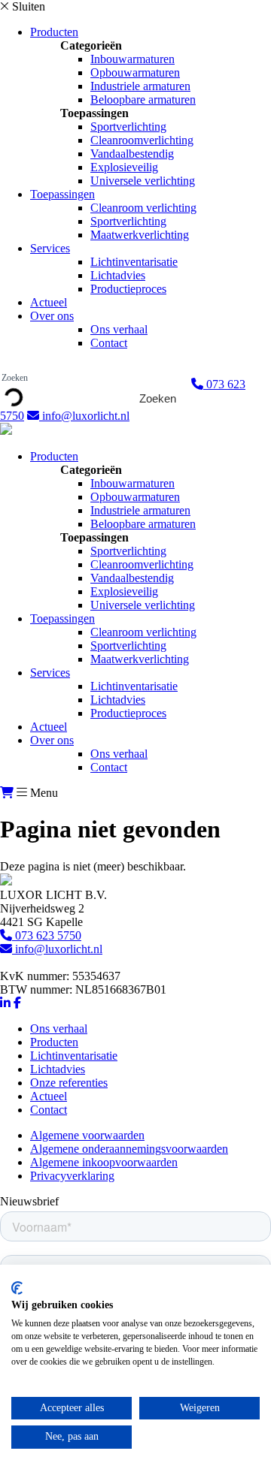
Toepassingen (62, 194)
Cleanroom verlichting (143, 207)
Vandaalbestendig (132, 153)
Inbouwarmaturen (132, 59)
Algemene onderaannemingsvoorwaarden (129, 1148)
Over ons (52, 315)
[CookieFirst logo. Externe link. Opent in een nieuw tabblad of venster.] (17, 1288)
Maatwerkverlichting (139, 234)
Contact (108, 342)
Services (50, 248)
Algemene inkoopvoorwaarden (104, 1162)
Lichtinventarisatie (134, 261)
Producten (54, 32)
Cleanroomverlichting (141, 140)
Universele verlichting (142, 180)
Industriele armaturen (140, 86)
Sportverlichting (128, 126)
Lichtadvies (117, 275)
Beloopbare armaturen (143, 99)
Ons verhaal (119, 329)
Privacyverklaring (72, 1175)
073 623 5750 (46, 935)
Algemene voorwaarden (87, 1135)
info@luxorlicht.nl (84, 415)
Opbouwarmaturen (135, 72)
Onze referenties (69, 1082)
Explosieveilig (124, 167)
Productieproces (128, 288)
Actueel (48, 302)
